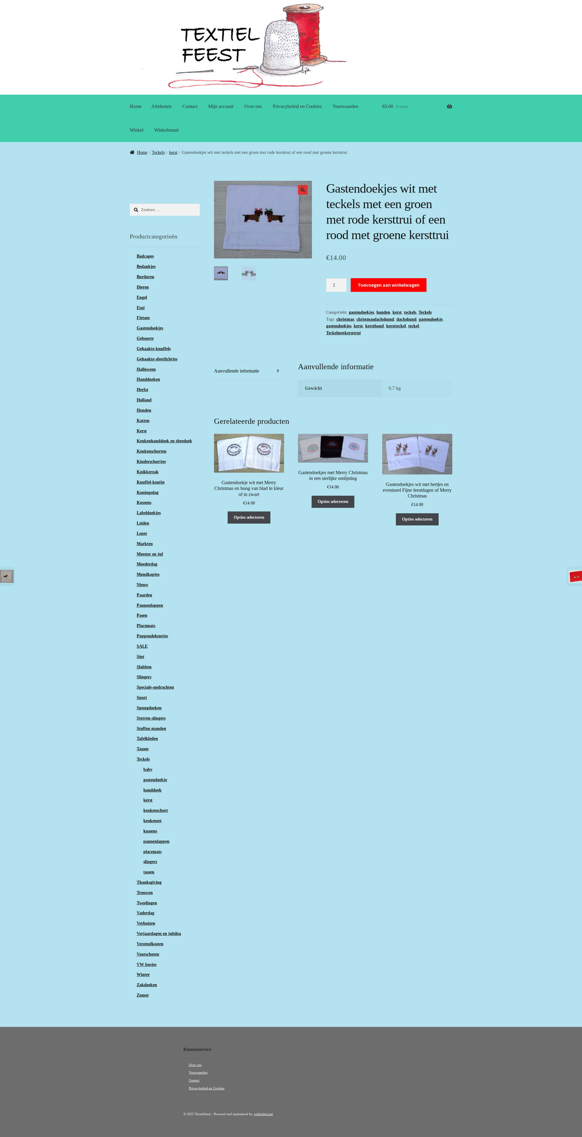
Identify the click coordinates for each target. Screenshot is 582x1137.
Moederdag (147, 564)
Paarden (144, 595)
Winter (143, 974)
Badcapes (145, 256)
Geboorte (145, 338)
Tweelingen (147, 903)
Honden (144, 410)
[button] (303, 190)
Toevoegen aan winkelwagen (389, 285)
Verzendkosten (150, 944)
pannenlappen (156, 841)
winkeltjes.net (263, 1114)
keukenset (152, 820)
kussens (150, 831)
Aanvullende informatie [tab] (236, 370)
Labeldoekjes (149, 513)
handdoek (152, 790)
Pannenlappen (150, 605)
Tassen (143, 749)
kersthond (374, 326)
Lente (142, 533)
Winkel (136, 130)
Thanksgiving (149, 882)
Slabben (144, 667)
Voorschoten (148, 954)
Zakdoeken (147, 985)
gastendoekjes (361, 312)
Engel (142, 297)
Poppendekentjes (152, 636)
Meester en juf (150, 554)
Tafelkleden (147, 738)
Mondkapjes (148, 574)
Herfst (142, 389)
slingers (150, 861)
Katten (143, 420)
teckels (410, 312)
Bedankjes (146, 266)
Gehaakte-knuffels (154, 348)
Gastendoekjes (150, 328)
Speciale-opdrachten (155, 687)
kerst (173, 152)
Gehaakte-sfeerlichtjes (157, 359)
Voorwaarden (345, 106)
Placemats (146, 625)
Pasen (142, 615)
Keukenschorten (151, 451)
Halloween (146, 369)
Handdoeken (148, 379)
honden (383, 312)
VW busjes (146, 964)
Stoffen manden (151, 728)
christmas (345, 319)
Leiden (143, 523)
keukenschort (155, 810)
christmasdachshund (375, 319)
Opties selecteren (249, 517)
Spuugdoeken (149, 708)
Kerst (142, 431)
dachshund (406, 319)
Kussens (144, 502)
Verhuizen (146, 923)
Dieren (143, 287)
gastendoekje (431, 319)
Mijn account (220, 106)
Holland (144, 400)
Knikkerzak (148, 472)
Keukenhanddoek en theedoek (164, 441)
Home (136, 106)
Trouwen (145, 892)
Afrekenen (161, 106)
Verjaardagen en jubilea (159, 933)
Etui (141, 307)
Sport (142, 697)
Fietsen (143, 317)
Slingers (144, 677)
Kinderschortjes (151, 461)
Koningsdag (148, 492)
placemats (152, 851)
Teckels (158, 152)
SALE (142, 646)
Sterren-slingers (151, 718)
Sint (140, 656)
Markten (145, 544)
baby (147, 769)
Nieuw (142, 584)
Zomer (143, 995)
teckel (413, 326)
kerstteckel (396, 326)
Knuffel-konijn (151, 482)
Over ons (253, 106)
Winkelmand (166, 130)
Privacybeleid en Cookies (297, 106)
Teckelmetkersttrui (343, 333)
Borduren (145, 277)
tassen (148, 872)
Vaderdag (145, 913)
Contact (189, 106)
